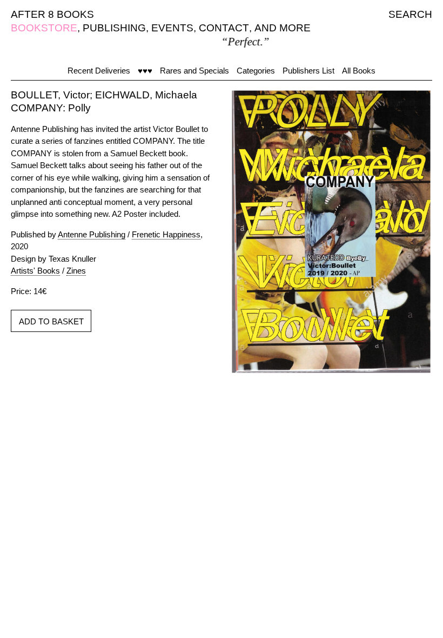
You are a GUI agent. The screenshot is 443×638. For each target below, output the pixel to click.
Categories (256, 70)
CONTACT (224, 28)
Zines (76, 270)
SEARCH (410, 14)
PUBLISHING (114, 28)
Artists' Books (35, 270)
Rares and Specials (194, 70)
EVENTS (172, 28)
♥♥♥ (145, 70)
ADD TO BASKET (51, 321)
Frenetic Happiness (166, 234)
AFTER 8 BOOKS (52, 14)
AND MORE (282, 28)
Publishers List (308, 70)
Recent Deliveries (99, 70)
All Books (358, 70)
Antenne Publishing (91, 234)
